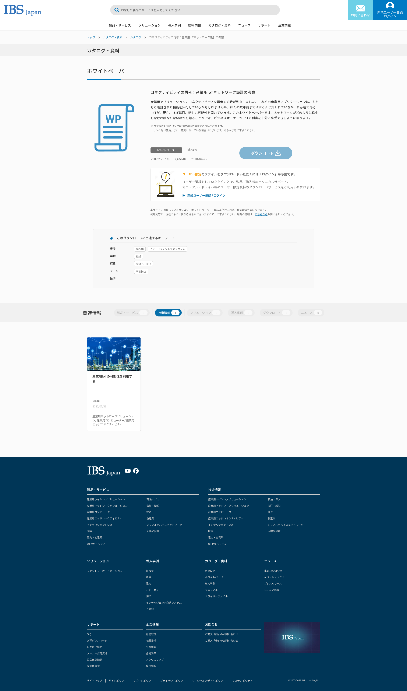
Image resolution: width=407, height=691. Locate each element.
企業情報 (284, 25)
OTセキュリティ (96, 544)
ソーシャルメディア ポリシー (209, 680)
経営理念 (151, 634)
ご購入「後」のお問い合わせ (221, 640)
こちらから (261, 214)
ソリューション (149, 25)
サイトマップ (94, 680)
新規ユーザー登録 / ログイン (206, 195)
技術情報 (194, 25)
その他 (150, 609)
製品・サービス (120, 25)
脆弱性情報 (93, 666)
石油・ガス (152, 499)
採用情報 (151, 666)
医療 (89, 531)
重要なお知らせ (273, 570)
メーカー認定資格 (97, 653)
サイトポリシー (118, 680)
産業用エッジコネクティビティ (104, 518)
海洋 (148, 596)
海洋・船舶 (152, 505)
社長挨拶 (151, 640)
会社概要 (151, 647)
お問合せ (211, 624)
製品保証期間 (94, 659)
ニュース (244, 25)
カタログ (135, 37)
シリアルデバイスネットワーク (164, 524)
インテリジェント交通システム (164, 602)
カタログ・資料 (219, 25)
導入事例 (174, 25)
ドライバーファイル (216, 596)
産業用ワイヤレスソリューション (106, 499)
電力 (148, 583)
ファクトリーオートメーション (105, 570)
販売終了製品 (94, 647)
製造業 (150, 518)
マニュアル (211, 590)
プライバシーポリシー (172, 680)
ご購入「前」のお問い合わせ (221, 634)
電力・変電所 (94, 537)
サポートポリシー (143, 680)
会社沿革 (151, 653)
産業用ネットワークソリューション (107, 505)
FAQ (89, 634)
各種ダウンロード (97, 640)
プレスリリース (273, 583)
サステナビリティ (242, 680)
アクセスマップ (155, 659)
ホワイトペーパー (215, 577)
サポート (264, 25)
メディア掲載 (271, 590)
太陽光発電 (152, 531)
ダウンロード (262, 153)
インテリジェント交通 (99, 524)
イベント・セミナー (275, 577)
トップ (91, 37)
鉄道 (149, 512)
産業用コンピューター (99, 512)
